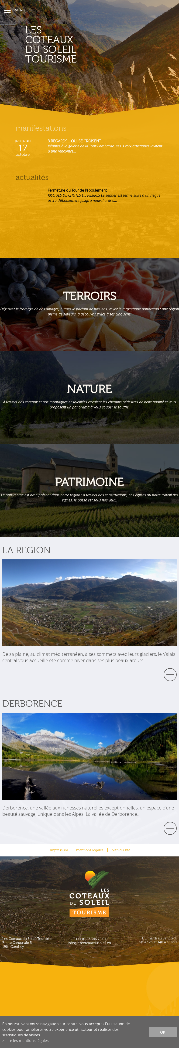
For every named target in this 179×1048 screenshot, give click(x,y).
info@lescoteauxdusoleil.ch (89, 943)
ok (162, 1032)
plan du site (121, 850)
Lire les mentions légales (27, 1040)
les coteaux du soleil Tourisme (51, 44)
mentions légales (89, 850)
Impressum (59, 850)
